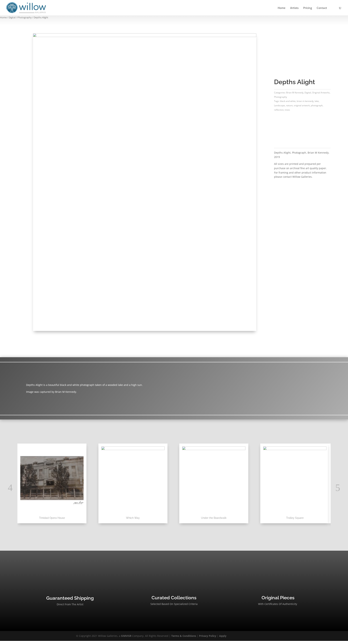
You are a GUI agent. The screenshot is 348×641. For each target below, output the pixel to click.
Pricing (307, 8)
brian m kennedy (305, 101)
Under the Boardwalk (214, 518)
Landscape (279, 105)
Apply (222, 636)
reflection (279, 109)
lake (317, 101)
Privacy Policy (207, 636)
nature (289, 105)
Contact (322, 8)
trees (287, 109)
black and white (288, 101)
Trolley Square (295, 518)
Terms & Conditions (183, 636)
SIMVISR (126, 636)
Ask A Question (292, 129)
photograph (317, 105)
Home (281, 8)
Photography (24, 17)
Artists (294, 8)
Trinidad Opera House (52, 518)
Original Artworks (321, 92)
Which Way (133, 518)
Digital (12, 17)
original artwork (302, 105)
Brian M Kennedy (294, 92)
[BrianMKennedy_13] (144, 36)
